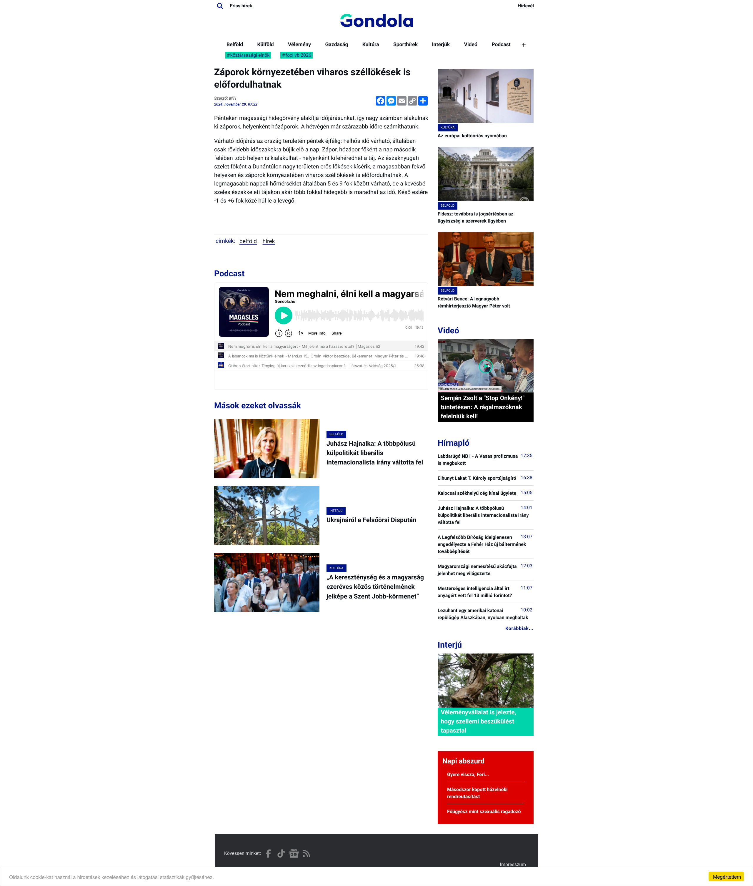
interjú (336, 511)
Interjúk (441, 45)
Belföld (234, 45)
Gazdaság (336, 45)
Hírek (269, 241)
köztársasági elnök (250, 55)
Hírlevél (526, 6)
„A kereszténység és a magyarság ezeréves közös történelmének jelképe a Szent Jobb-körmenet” (375, 587)
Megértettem (727, 876)
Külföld (265, 45)
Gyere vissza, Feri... (468, 774)
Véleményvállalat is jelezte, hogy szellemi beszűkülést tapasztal (478, 721)
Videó (470, 45)
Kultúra (370, 45)
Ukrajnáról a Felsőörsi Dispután (371, 520)
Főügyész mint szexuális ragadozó (484, 811)
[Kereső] (220, 6)
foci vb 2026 (298, 55)
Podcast (501, 45)
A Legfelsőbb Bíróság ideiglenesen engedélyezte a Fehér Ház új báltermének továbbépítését (482, 544)
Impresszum (513, 864)
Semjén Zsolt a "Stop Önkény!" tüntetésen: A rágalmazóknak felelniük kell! (482, 407)
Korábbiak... (519, 628)
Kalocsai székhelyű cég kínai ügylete (477, 493)
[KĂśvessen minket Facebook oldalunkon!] (268, 853)
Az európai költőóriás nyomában (472, 135)
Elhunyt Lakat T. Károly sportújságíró (477, 478)
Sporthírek (405, 45)
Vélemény (299, 45)
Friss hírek (241, 6)
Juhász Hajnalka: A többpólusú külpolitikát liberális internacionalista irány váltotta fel (374, 453)
